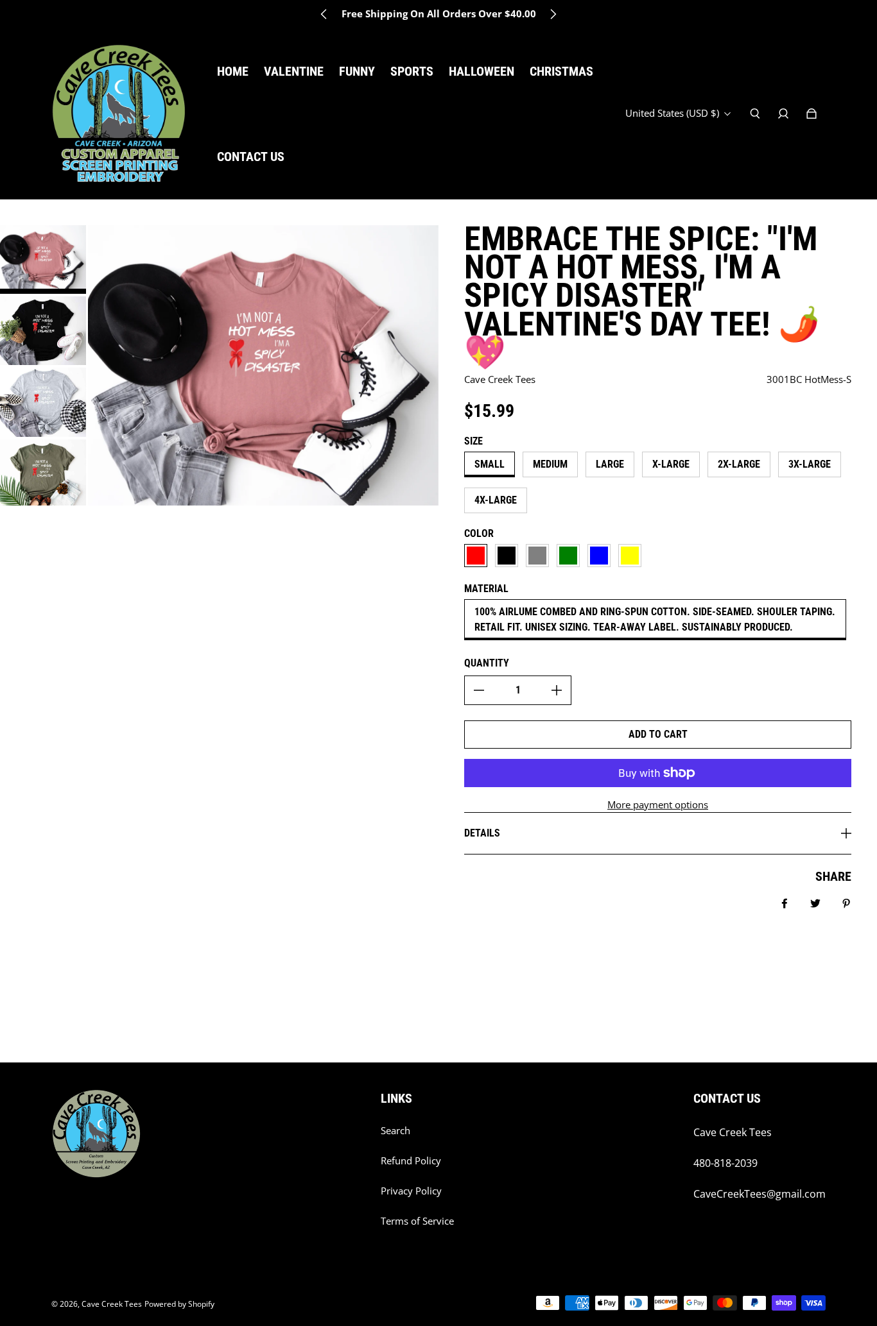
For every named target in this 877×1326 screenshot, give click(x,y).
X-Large (671, 464)
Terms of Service (417, 1221)
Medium (550, 464)
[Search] (755, 113)
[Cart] (811, 113)
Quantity (486, 663)
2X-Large (739, 464)
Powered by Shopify (179, 1303)
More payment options (657, 805)
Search (395, 1130)
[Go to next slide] (552, 14)
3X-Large (809, 464)
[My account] (783, 113)
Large (610, 464)
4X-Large (495, 500)
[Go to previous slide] (324, 14)
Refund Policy (411, 1161)
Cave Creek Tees (112, 1303)
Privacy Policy (411, 1191)
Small (489, 464)
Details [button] (482, 833)
